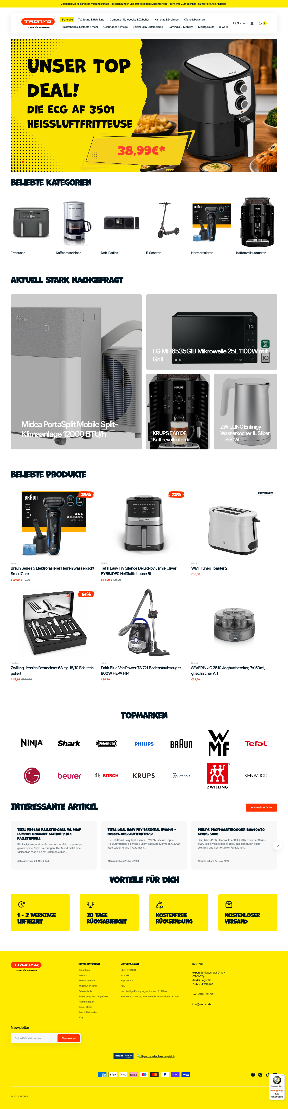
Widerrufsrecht (86, 980)
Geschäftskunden (88, 1012)
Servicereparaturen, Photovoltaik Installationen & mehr (150, 996)
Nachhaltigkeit (86, 1001)
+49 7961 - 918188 (203, 994)
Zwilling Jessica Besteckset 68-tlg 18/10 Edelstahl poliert (52, 670)
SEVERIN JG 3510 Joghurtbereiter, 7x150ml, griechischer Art (228, 670)
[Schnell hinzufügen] (19, 549)
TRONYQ (24, 1096)
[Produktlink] (54, 534)
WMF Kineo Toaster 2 (209, 568)
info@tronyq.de (201, 1004)
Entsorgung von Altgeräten (93, 996)
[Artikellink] (54, 845)
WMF (194, 563)
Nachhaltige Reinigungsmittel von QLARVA (144, 991)
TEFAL (104, 563)
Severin (195, 663)
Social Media (85, 1007)
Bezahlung (84, 970)
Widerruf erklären (88, 985)
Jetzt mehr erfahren (261, 807)
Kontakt (125, 975)
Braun (14, 563)
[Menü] (283, 1076)
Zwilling (15, 663)
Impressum (127, 980)
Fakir (103, 663)
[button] (239, 23)
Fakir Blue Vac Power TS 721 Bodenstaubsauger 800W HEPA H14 (141, 670)
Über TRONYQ (128, 970)
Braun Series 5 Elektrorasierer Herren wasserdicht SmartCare (52, 571)
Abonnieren (69, 1038)
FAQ (80, 1017)
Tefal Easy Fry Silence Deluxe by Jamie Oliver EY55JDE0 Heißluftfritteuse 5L (138, 571)
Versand (83, 975)
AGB (123, 985)
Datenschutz (85, 991)
